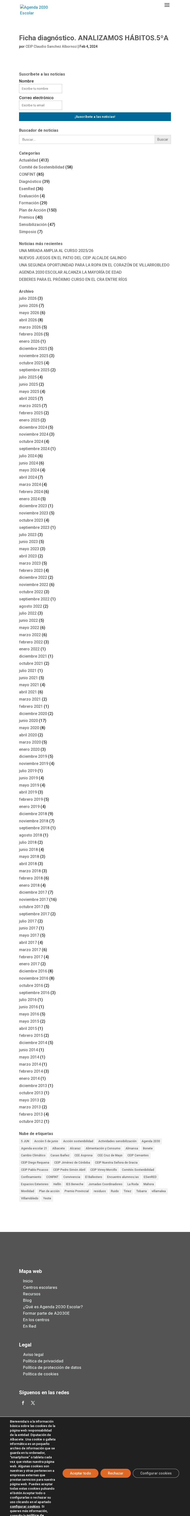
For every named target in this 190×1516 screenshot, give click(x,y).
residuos (100, 1191)
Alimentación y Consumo (103, 1148)
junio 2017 (28, 928)
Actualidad (28, 160)
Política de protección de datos (52, 1367)
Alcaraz (75, 1148)
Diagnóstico (30, 181)
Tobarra (141, 1191)
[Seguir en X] (33, 1403)
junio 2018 (28, 849)
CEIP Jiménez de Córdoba (72, 1162)
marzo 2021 (30, 699)
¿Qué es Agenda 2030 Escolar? (53, 1306)
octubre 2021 (31, 663)
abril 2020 (28, 735)
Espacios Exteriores (34, 1184)
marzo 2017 (30, 949)
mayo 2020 (29, 727)
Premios (26, 217)
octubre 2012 (31, 1121)
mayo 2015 (29, 1021)
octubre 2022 (31, 592)
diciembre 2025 (33, 348)
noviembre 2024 (33, 434)
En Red (29, 1326)
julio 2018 (28, 842)
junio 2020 (28, 720)
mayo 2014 (29, 1057)
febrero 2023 (31, 570)
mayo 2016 (29, 1014)
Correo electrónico (36, 97)
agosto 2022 (30, 606)
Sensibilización (33, 224)
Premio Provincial (77, 1191)
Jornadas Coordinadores (105, 1184)
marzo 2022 (30, 634)
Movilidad (27, 1191)
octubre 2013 (31, 1093)
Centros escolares (40, 1287)
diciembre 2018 (33, 813)
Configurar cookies (156, 1473)
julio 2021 (28, 670)
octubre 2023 (31, 520)
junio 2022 (28, 620)
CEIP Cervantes (138, 1155)
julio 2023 (28, 534)
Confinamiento (31, 1177)
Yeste (47, 1198)
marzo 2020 (30, 742)
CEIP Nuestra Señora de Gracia (116, 1162)
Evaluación (29, 196)
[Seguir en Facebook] (23, 1403)
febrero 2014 (31, 1071)
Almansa (131, 1148)
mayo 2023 (29, 549)
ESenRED (150, 1177)
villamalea (159, 1191)
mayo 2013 (29, 1100)
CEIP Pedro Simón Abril (69, 1170)
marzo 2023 (30, 563)
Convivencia (71, 1177)
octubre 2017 (31, 906)
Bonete (148, 1148)
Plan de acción (49, 1191)
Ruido (115, 1191)
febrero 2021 (31, 706)
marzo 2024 (30, 484)
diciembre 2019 (33, 756)
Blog (27, 1300)
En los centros (36, 1319)
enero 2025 (29, 420)
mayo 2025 (29, 391)
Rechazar (115, 1473)
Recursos (31, 1293)
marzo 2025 (30, 405)
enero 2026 (29, 341)
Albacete (58, 1148)
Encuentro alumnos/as (123, 1177)
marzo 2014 (30, 1064)
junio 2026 (28, 305)
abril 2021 (28, 692)
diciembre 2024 (33, 427)
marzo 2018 (30, 871)
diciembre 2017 (33, 892)
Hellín (57, 1184)
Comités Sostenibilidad (138, 1170)
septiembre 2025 (34, 370)
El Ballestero (93, 1177)
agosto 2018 (30, 835)
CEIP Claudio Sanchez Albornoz (51, 46)
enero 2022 (29, 649)
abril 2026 (28, 320)
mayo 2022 (29, 627)
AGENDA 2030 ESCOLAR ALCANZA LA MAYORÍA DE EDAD (70, 272)
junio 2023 (28, 541)
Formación (29, 203)
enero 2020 (29, 749)
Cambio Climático (33, 1155)
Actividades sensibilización (117, 1141)
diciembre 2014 (33, 1042)
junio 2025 (28, 384)
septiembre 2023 (34, 527)
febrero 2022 (31, 642)
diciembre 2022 (33, 577)
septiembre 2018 (34, 828)
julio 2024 (28, 456)
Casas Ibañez (60, 1155)
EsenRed (27, 188)
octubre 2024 (31, 441)
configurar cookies (25, 1506)
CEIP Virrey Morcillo (103, 1170)
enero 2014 (29, 1078)
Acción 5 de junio (46, 1141)
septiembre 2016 (34, 992)
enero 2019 (29, 806)
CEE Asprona (83, 1155)
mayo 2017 (29, 935)
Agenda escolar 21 (34, 1148)
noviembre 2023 (33, 513)
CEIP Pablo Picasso (34, 1170)
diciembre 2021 (33, 656)
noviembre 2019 (33, 763)
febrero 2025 (31, 413)
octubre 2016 (31, 985)
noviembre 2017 (33, 899)
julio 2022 (28, 613)
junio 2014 (28, 1050)
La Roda (133, 1184)
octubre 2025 (31, 363)
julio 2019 (28, 770)
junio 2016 (28, 1007)
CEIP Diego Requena (35, 1162)
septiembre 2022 (34, 599)
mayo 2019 (29, 785)
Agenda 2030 (151, 1141)
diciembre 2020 (33, 713)
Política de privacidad (43, 1360)
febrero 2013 (31, 1114)
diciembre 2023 (33, 506)
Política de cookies (40, 1373)
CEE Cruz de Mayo (109, 1155)
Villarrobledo (29, 1198)
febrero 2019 (31, 799)
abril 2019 (28, 792)
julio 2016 (28, 999)
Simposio (27, 231)
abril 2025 (28, 398)
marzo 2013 (30, 1107)
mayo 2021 (29, 684)
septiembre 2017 (34, 914)
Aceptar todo (80, 1473)
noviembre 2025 (33, 355)
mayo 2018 (29, 856)
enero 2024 (29, 499)
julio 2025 (28, 377)
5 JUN (25, 1141)
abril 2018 (28, 863)
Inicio (28, 1280)
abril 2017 (28, 942)
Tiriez (127, 1191)
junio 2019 (28, 778)
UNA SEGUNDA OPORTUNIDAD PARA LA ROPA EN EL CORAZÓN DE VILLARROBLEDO (94, 265)
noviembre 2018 (33, 821)
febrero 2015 (31, 1035)
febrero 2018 (31, 878)
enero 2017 (29, 964)
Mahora (148, 1184)
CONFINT (27, 174)
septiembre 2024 (34, 448)
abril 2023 (28, 556)
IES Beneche (74, 1184)
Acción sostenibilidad (78, 1141)
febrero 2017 (31, 957)
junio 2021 (28, 677)
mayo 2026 (29, 312)
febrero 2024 (31, 491)
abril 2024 (28, 477)
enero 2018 (29, 885)
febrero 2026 (31, 334)
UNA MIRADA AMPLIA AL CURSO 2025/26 (56, 250)
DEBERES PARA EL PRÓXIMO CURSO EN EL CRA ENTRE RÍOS (73, 279)
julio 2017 (28, 921)
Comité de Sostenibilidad (41, 167)
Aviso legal (33, 1354)
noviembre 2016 (33, 978)
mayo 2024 (29, 470)
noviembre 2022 (33, 584)
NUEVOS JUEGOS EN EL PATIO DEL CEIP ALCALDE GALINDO (72, 257)
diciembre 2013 (33, 1085)
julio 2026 (28, 298)
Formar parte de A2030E (46, 1313)
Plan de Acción (32, 210)
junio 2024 (28, 463)
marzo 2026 (30, 327)
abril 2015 (28, 1028)
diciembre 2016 (33, 971)
